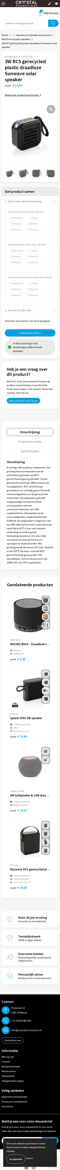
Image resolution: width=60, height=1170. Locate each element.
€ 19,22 (18, 810)
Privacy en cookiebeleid (14, 1101)
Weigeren (29, 1158)
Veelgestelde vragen (13, 1080)
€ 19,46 (18, 736)
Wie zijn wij (8, 1056)
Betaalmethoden (11, 1066)
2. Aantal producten (18, 310)
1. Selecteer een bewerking (23, 201)
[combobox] (25, 23)
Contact (6, 1061)
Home (5, 35)
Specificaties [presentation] (29, 451)
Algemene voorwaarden (15, 1096)
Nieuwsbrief (8, 1076)
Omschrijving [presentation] (30, 432)
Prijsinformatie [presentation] (30, 441)
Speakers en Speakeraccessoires (33, 35)
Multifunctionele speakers (16, 39)
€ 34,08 (18, 888)
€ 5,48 (17, 659)
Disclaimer (7, 1106)
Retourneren (9, 1071)
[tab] (30, 432)
